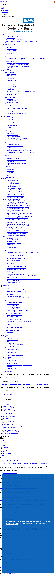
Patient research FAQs (12, 352)
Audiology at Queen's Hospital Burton (16, 59)
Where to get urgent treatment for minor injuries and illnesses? (22, 91)
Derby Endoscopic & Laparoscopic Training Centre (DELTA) (21, 275)
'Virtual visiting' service (12, 94)
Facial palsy (9, 53)
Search (2, 377)
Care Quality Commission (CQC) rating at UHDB (18, 293)
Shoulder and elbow (11, 174)
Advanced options (4, 378)
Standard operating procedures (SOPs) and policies (19, 365)
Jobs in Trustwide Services (13, 260)
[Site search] (8, 377)
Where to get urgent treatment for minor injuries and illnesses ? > (26, 384)
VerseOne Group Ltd (11, 573)
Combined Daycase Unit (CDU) (14, 139)
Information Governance (13, 322)
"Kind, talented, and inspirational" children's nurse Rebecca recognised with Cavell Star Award (23, 463)
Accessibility (5, 12)
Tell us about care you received (14, 105)
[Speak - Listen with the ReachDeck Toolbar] (54, 2)
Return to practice (11, 247)
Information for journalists (13, 333)
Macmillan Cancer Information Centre (16, 113)
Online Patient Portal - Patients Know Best (17, 77)
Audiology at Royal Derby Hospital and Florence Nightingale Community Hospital (27, 58)
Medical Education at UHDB (13, 282)
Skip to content (4, 1)
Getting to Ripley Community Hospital (16, 235)
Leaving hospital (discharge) (14, 81)
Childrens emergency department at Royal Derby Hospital (21, 152)
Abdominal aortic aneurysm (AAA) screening (18, 66)
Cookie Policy (5, 10)
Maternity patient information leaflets (16, 163)
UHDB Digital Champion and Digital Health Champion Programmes (23, 279)
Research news (8, 371)
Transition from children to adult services (17, 128)
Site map (4, 7)
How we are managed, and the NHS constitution (18, 297)
